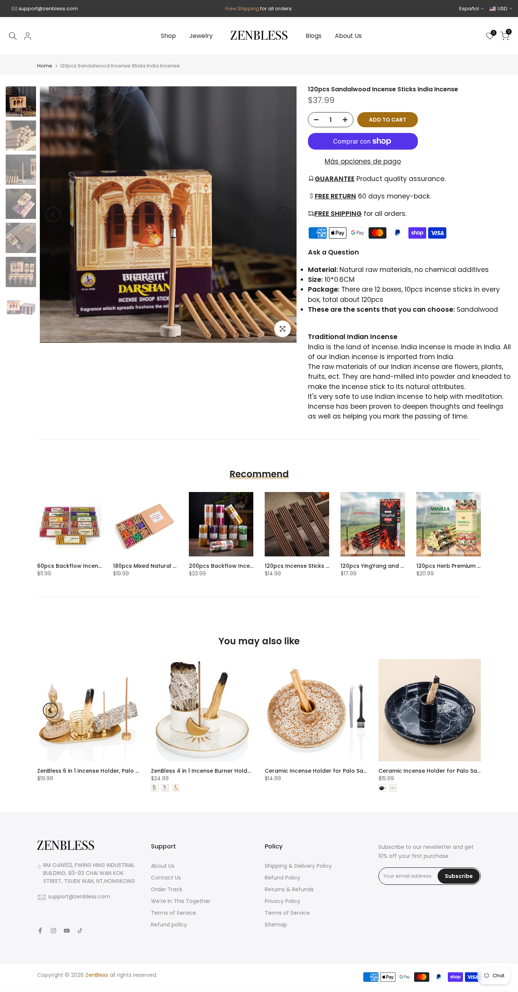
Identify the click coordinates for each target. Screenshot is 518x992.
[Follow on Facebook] (40, 930)
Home (44, 65)
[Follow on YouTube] (67, 930)
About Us (348, 35)
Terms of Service (173, 913)
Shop (168, 35)
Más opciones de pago (363, 161)
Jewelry (201, 35)
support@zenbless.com (48, 8)
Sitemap (276, 924)
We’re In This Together (180, 901)
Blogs (314, 35)
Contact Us (166, 877)
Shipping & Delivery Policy (298, 866)
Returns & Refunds (289, 889)
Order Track (166, 889)
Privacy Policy (282, 901)
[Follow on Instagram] (53, 930)
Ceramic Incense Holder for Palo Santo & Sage (443, 771)
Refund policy (169, 924)
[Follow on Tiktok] (80, 930)
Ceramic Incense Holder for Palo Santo (319, 771)
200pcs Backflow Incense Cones (234, 566)
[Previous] (53, 214)
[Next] (283, 214)
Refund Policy (282, 877)
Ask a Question (333, 252)
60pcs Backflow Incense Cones (80, 566)
